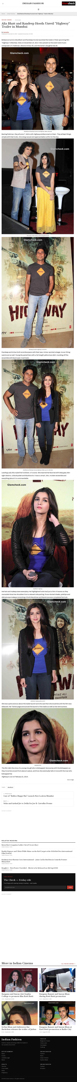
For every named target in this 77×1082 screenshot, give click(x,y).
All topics (42, 1068)
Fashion (43, 1038)
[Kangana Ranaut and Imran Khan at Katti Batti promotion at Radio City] (57, 1013)
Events (3, 1055)
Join (70, 887)
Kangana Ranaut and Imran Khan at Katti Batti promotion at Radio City (55, 1028)
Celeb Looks (43, 1043)
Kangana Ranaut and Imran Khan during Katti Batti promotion (54, 995)
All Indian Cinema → (68, 963)
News (3, 1053)
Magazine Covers (45, 1041)
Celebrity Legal (6, 1057)
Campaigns (43, 1045)
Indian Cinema (11, 13)
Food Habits (5, 1068)
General (4, 1066)
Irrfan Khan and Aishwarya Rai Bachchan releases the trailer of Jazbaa (19, 1028)
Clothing (42, 1047)
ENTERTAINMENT (7, 1051)
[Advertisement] (38, 824)
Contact (42, 1066)
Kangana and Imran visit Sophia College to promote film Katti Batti (17, 995)
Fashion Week (44, 1060)
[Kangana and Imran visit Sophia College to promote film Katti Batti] (20, 980)
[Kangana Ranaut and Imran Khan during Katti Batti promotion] (57, 980)
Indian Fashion (33, 3)
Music (3, 1060)
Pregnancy (5, 1072)
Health (4, 1064)
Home (3, 13)
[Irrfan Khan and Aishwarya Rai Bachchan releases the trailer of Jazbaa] (20, 1013)
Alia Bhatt (10, 787)
